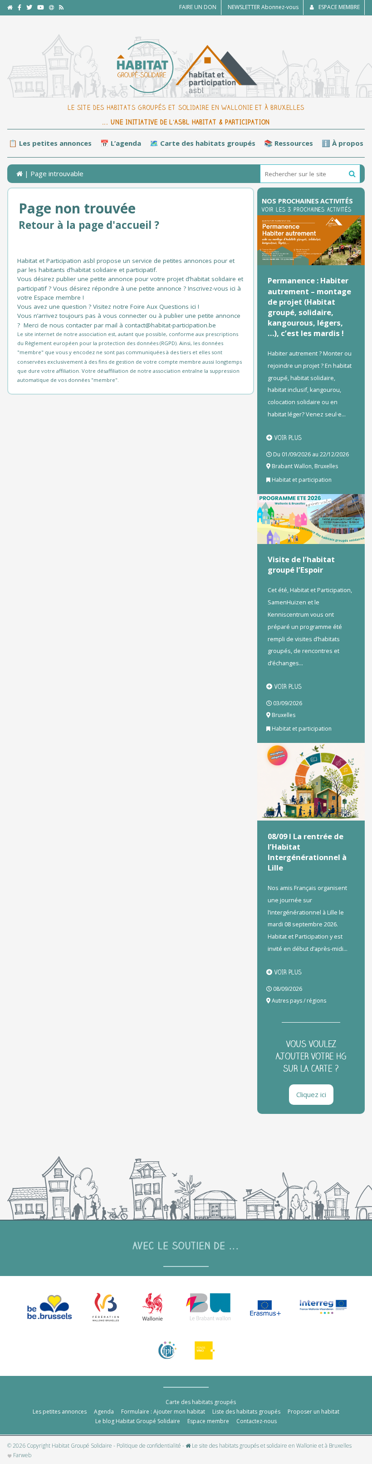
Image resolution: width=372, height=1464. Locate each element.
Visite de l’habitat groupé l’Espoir (301, 564)
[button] (352, 174)
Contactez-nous (256, 1421)
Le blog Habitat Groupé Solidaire (137, 1421)
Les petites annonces (60, 1411)
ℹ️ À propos (342, 143)
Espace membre (208, 1421)
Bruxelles (326, 466)
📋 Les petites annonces (50, 143)
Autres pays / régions (299, 1000)
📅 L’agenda (120, 143)
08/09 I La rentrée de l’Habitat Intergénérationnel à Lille (307, 852)
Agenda (104, 1411)
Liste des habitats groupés (246, 1411)
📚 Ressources (288, 143)
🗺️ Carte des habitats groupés (202, 143)
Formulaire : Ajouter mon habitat (163, 1411)
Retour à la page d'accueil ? (89, 225)
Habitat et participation (302, 480)
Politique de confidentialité (149, 1445)
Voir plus (288, 438)
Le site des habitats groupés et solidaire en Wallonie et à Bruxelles (271, 1445)
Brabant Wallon (292, 466)
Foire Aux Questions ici (163, 306)
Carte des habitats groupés (201, 1402)
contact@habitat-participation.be (171, 325)
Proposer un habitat (313, 1411)
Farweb (21, 1455)
